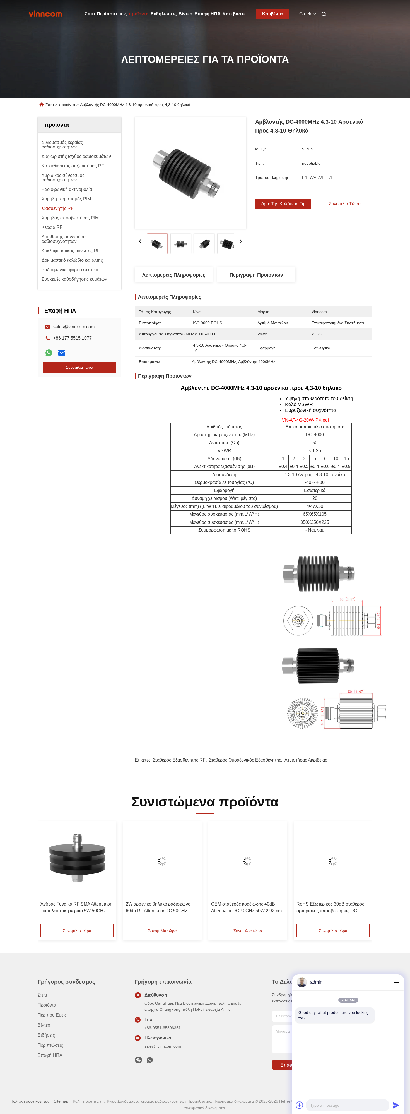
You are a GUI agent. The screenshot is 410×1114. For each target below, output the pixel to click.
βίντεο (44, 1025)
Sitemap (61, 1101)
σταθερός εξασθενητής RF (179, 760)
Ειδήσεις (46, 1035)
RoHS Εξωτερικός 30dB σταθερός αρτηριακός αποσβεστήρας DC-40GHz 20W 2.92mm (330, 908)
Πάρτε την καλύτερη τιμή (283, 204)
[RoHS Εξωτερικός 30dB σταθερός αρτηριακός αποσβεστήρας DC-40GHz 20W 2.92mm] (333, 861)
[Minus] (396, 982)
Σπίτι (90, 13)
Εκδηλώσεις (164, 13)
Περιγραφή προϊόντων (256, 275)
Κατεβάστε (234, 13)
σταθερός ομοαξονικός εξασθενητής (245, 760)
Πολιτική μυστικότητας (29, 1101)
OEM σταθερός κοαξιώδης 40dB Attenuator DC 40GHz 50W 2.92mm (246, 907)
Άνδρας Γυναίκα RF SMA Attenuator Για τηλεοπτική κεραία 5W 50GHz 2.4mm (75, 908)
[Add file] (299, 1105)
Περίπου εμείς (112, 13)
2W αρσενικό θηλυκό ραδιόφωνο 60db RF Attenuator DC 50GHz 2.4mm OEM (158, 908)
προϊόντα (139, 13)
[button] (48, 874)
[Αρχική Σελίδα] (45, 14)
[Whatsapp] (48, 352)
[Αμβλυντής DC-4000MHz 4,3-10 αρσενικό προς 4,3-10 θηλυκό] (190, 173)
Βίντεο (185, 13)
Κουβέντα (272, 13)
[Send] (396, 1105)
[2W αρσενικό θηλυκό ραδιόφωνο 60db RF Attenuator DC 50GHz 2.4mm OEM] (162, 861)
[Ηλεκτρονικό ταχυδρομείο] (61, 352)
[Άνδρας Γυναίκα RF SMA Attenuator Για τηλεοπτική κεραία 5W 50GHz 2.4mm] (77, 861)
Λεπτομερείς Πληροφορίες (173, 275)
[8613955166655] (150, 1061)
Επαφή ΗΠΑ (207, 13)
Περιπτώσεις (50, 1045)
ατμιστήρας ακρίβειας (305, 760)
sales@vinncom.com (74, 327)
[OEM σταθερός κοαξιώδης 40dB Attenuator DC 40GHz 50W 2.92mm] (247, 861)
